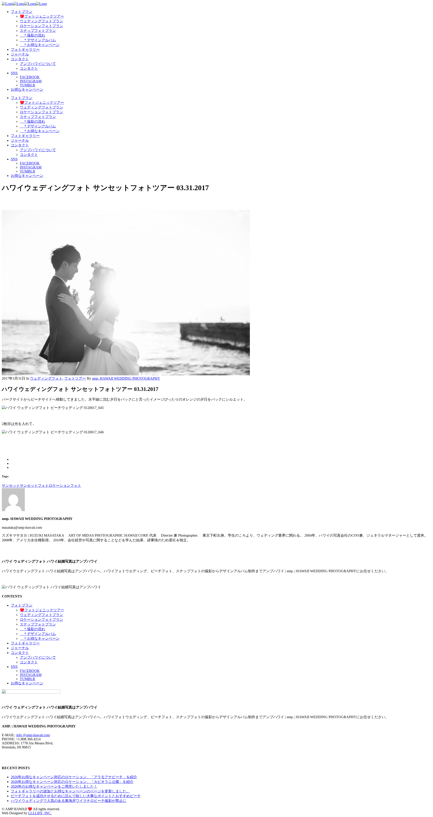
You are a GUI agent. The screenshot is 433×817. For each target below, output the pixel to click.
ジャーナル (20, 648)
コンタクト (20, 653)
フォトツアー (75, 378)
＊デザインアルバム (38, 634)
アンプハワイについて (38, 657)
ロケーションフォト (65, 485)
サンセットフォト (34, 485)
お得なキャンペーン (27, 683)
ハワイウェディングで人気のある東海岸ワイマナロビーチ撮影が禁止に (68, 801)
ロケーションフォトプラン (41, 619)
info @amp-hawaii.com (33, 735)
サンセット (11, 485)
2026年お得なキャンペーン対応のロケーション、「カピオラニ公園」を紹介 (72, 782)
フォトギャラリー (25, 643)
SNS (14, 667)
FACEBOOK (30, 671)
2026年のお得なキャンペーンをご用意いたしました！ (54, 786)
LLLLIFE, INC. (40, 813)
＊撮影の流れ (32, 629)
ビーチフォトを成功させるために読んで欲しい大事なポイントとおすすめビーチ (76, 796)
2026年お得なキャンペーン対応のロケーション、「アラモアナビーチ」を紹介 (74, 777)
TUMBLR (27, 679)
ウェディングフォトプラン (41, 615)
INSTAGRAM (30, 675)
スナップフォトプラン (38, 624)
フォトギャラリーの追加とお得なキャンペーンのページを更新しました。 (70, 791)
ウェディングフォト (46, 378)
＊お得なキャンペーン (40, 638)
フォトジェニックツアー (42, 610)
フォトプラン (21, 605)
